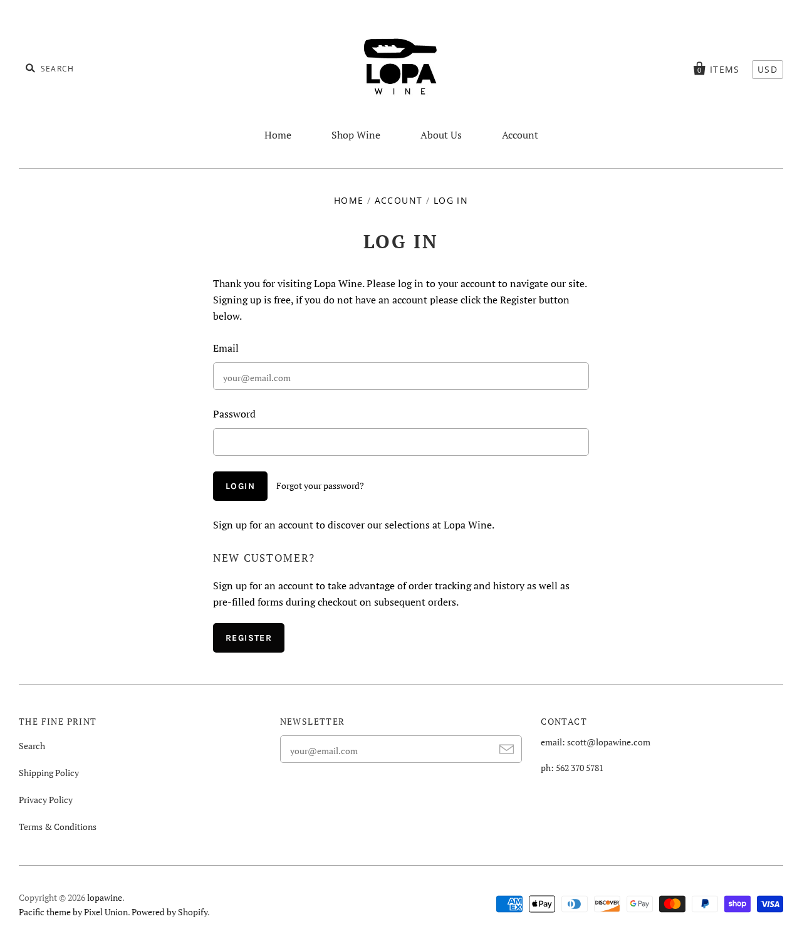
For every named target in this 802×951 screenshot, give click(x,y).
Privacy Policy (46, 800)
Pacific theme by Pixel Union (73, 912)
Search (32, 746)
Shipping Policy (49, 773)
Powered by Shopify (169, 912)
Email (226, 348)
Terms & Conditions (57, 827)
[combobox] (88, 68)
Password (234, 414)
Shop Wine (355, 135)
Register (249, 638)
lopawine (104, 897)
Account (520, 135)
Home (277, 135)
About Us (441, 135)
